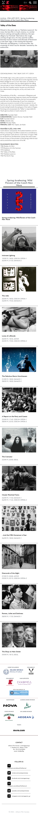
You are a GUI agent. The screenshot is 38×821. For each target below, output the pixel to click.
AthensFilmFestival (16, 768)
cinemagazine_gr (21, 796)
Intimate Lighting (8, 255)
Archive (3, 18)
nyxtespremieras (20, 773)
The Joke (5, 296)
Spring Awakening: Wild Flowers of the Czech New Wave (19, 183)
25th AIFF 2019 (13, 18)
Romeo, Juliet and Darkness (12, 613)
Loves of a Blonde (8, 336)
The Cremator (7, 457)
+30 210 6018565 (20, 749)
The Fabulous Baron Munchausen (14, 376)
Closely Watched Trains (10, 495)
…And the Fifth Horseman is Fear (14, 535)
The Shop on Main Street (11, 652)
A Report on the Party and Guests (14, 416)
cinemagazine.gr (25, 745)
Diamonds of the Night (10, 573)
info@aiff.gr (21, 751)
